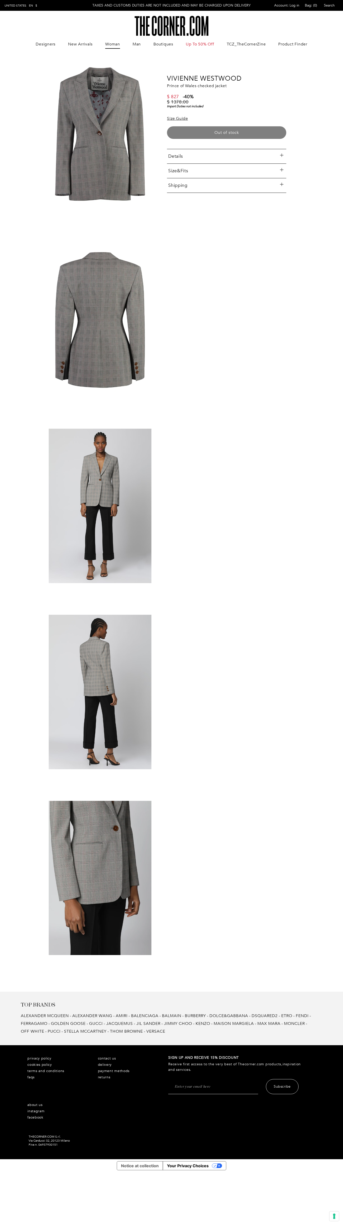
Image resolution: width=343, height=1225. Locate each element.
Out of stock (226, 132)
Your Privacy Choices (188, 1165)
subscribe (282, 1086)
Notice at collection (140, 1165)
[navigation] (21, 5)
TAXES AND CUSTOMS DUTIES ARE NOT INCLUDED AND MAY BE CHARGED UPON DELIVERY (171, 5)
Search (329, 5)
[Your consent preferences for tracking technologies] (334, 1216)
